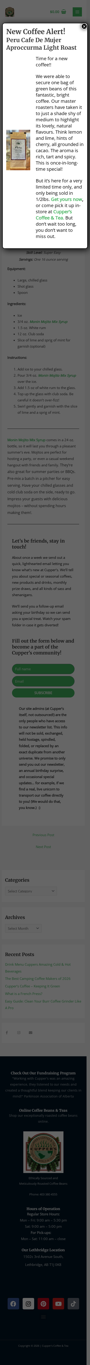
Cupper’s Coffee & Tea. (54, 214)
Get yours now (66, 199)
